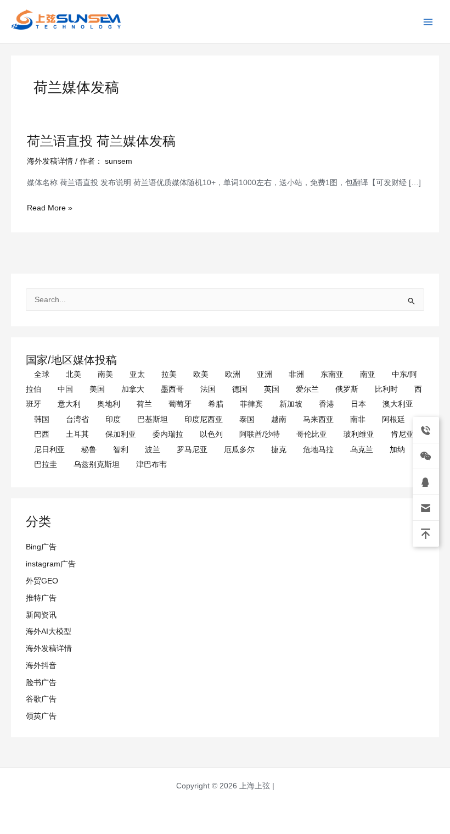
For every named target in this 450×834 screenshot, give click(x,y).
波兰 (152, 450)
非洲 (296, 374)
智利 (120, 450)
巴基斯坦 (152, 419)
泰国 (247, 419)
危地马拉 (318, 450)
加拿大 (132, 389)
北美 (73, 374)
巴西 (41, 434)
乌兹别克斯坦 (97, 464)
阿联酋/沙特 (259, 434)
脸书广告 (41, 683)
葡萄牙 (180, 404)
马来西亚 (318, 419)
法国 (208, 389)
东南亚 (332, 374)
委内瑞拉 (168, 434)
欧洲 (232, 374)
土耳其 (77, 434)
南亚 (367, 374)
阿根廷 (393, 419)
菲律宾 (251, 404)
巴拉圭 (45, 464)
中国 (65, 389)
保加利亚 (120, 434)
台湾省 (77, 419)
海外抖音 (41, 665)
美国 (97, 389)
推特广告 (41, 598)
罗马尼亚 (192, 450)
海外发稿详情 (49, 648)
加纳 (397, 450)
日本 (358, 404)
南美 (105, 374)
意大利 (69, 404)
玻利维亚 (359, 434)
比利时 (386, 389)
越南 (278, 419)
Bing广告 (41, 547)
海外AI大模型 (48, 631)
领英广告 (41, 716)
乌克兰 (361, 450)
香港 (326, 404)
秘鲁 (89, 450)
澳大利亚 (398, 404)
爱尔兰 (307, 389)
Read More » (49, 208)
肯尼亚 (402, 434)
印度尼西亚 (203, 419)
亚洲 (264, 374)
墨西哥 (172, 389)
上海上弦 (17, 32)
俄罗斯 (346, 389)
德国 (240, 389)
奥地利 (108, 404)
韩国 (41, 419)
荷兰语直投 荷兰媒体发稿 (101, 141)
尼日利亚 (49, 450)
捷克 (278, 450)
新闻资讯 (41, 615)
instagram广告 (51, 564)
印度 (113, 419)
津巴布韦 (151, 464)
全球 (41, 374)
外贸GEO (42, 581)
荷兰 (144, 404)
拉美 (169, 374)
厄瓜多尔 (239, 450)
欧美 (201, 374)
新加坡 (290, 404)
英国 (271, 389)
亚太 (137, 374)
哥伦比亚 (311, 434)
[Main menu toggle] (428, 21)
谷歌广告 (41, 699)
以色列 (211, 434)
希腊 (215, 404)
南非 (357, 419)
